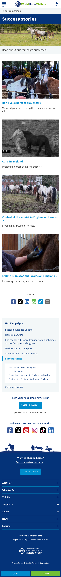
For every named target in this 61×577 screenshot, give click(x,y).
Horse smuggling (14, 334)
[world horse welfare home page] (30, 4)
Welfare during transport (18, 348)
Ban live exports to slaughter (20, 102)
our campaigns (13, 10)
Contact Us (29, 471)
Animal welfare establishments (21, 353)
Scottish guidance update (19, 329)
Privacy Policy (17, 563)
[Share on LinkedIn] (27, 301)
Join (15, 573)
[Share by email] (47, 301)
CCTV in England (12, 161)
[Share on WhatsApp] (34, 301)
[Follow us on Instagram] (35, 430)
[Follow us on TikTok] (43, 430)
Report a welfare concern (29, 462)
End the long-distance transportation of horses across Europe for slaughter (30, 341)
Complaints (44, 563)
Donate (45, 573)
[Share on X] (20, 301)
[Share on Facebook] (13, 301)
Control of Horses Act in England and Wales (29, 375)
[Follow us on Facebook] (10, 430)
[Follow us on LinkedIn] (51, 430)
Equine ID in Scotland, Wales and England (28, 276)
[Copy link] (40, 301)
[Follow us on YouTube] (26, 430)
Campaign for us (14, 387)
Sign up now (29, 405)
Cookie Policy (31, 563)
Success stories (13, 358)
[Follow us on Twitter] (18, 430)
